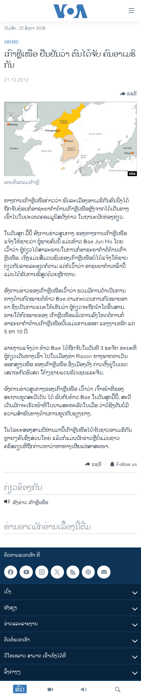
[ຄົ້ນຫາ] (117, 689)
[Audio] (84, 689)
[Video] (50, 689)
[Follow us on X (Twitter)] (57, 572)
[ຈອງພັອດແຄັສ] (103, 572)
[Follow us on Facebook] (10, 572)
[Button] (128, 94)
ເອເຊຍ (11, 41)
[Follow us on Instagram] (41, 572)
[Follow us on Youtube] (26, 572)
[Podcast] (88, 572)
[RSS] (72, 572)
